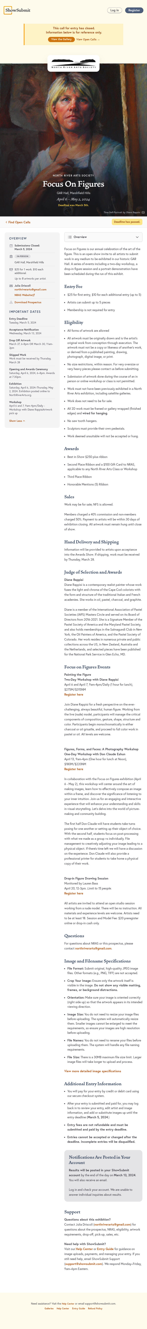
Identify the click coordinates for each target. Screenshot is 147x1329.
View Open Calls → (88, 39)
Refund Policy (95, 1308)
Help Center (84, 1249)
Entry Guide (105, 1249)
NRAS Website (23, 295)
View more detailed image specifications (92, 1071)
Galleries (49, 1308)
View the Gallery (61, 39)
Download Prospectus (28, 302)
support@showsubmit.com (83, 1264)
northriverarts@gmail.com (31, 289)
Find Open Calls (19, 222)
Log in (114, 10)
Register (134, 10)
